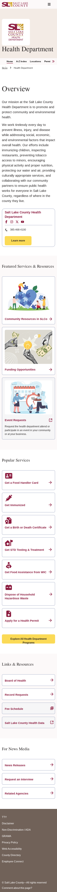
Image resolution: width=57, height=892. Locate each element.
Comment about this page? (17, 888)
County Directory (11, 855)
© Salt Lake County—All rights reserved (24, 882)
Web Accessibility (12, 848)
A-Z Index (21, 61)
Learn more (18, 240)
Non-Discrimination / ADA (16, 829)
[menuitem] (11, 61)
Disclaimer (8, 823)
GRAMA (6, 836)
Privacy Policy (10, 842)
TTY (4, 817)
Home (10, 61)
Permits (48, 61)
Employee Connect (12, 861)
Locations (35, 61)
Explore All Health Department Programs (28, 641)
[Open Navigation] (49, 4)
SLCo (4, 68)
